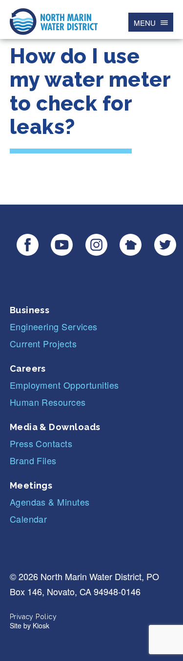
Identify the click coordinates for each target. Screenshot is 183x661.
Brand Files (33, 460)
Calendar (28, 518)
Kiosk (41, 625)
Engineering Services (54, 326)
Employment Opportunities (64, 384)
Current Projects (43, 343)
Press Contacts (41, 443)
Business (30, 310)
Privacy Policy (33, 617)
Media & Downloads (55, 427)
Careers (28, 368)
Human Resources (48, 402)
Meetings (31, 485)
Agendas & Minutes (50, 501)
